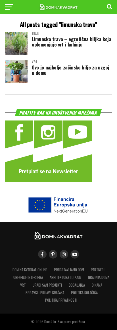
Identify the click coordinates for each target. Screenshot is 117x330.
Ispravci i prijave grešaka (44, 292)
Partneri (98, 269)
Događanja (77, 285)
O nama (97, 285)
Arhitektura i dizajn (65, 277)
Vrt (23, 285)
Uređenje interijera (28, 277)
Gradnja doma (98, 277)
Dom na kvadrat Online (29, 269)
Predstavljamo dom (69, 269)
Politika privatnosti (61, 300)
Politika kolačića (84, 292)
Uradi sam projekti (47, 285)
